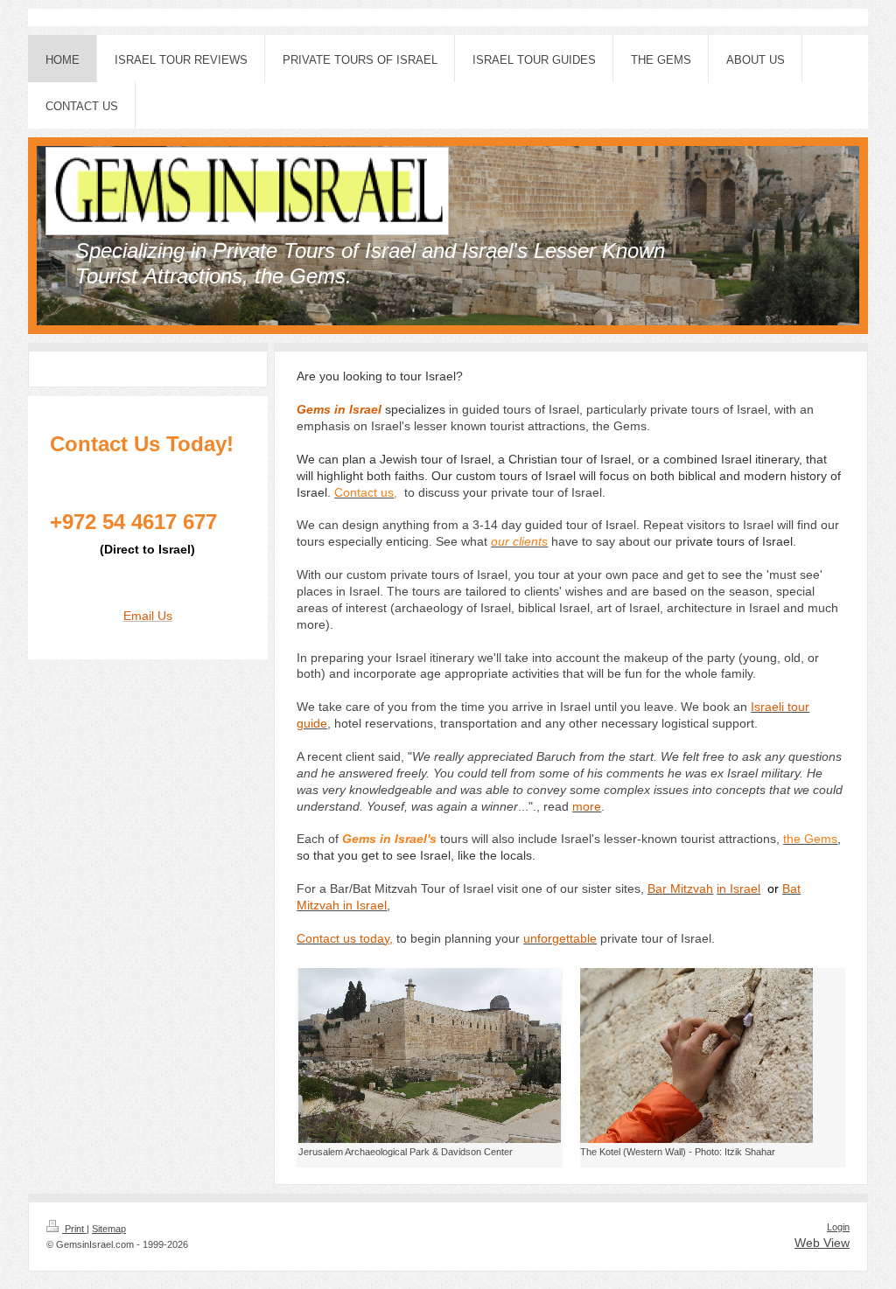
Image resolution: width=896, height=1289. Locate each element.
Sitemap (109, 1228)
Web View (822, 1243)
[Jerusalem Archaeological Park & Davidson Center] (429, 1055)
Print (74, 1228)
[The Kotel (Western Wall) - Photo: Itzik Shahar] (696, 1055)
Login (838, 1227)
